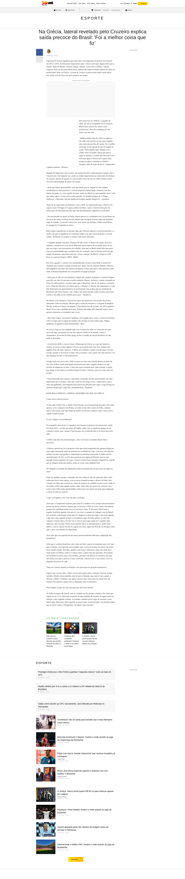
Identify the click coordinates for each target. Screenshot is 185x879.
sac (121, 3)
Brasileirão (106, 10)
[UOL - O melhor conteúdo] (47, 3)
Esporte (92, 18)
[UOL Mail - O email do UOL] (127, 3)
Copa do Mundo (115, 10)
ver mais (74, 859)
